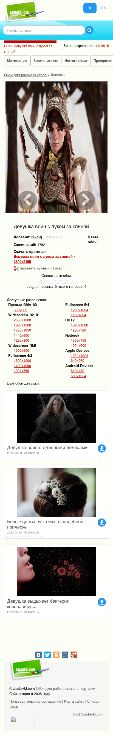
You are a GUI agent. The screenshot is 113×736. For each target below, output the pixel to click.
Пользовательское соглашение (35, 701)
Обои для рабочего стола (25, 74)
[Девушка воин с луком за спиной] (56, 147)
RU (89, 7)
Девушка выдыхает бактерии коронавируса (38, 603)
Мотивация (17, 60)
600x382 (20, 309)
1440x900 (21, 335)
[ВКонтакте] (38, 655)
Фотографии (76, 60)
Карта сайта (74, 701)
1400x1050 (22, 365)
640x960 (77, 360)
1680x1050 (22, 330)
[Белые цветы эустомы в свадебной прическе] (56, 492)
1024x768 (21, 370)
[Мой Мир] (65, 655)
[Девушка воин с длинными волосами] (56, 418)
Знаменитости (45, 60)
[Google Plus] (73, 655)
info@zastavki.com (88, 714)
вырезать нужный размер (41, 268)
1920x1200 (22, 324)
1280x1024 (79, 309)
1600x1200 (22, 360)
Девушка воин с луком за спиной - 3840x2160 (44, 259)
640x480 (77, 370)
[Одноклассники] (56, 655)
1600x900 (21, 350)
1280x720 (78, 330)
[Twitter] (47, 655)
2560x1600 (22, 320)
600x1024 (78, 375)
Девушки (58, 74)
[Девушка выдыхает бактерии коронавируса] (56, 571)
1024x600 (78, 345)
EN (103, 7)
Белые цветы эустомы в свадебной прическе (45, 524)
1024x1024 (79, 355)
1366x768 (78, 340)
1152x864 (78, 314)
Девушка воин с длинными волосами (47, 447)
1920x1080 (79, 324)
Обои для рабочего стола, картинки (65, 688)
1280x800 (21, 340)
